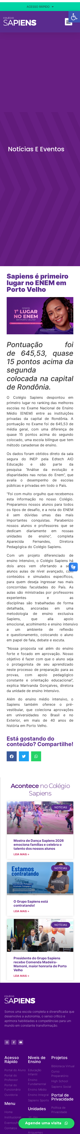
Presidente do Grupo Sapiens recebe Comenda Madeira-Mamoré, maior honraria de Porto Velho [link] (40, 964)
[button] (12, 756)
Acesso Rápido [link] (38, 6)
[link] (74, 16)
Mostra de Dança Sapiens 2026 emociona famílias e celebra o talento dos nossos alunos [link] (39, 844)
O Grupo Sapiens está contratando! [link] (31, 903)
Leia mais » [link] (21, 854)
